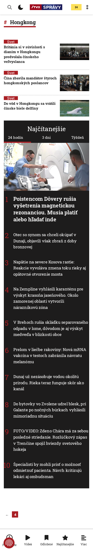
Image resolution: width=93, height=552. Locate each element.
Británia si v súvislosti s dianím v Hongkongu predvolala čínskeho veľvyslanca (24, 54)
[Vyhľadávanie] (9, 7)
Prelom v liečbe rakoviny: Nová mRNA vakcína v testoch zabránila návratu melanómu (50, 355)
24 (76, 7)
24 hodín (15, 137)
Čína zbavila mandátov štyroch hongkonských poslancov (30, 80)
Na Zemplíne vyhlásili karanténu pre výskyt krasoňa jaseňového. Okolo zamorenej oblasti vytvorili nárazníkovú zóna (48, 298)
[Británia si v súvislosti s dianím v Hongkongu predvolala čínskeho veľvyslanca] (74, 55)
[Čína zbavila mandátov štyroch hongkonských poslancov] (74, 83)
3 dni (46, 137)
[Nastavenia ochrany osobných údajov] (9, 542)
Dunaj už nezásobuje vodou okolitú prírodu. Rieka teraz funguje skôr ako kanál (48, 382)
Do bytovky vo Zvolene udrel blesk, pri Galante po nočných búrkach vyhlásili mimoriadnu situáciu (49, 410)
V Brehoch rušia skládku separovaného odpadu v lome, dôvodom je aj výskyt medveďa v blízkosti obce (50, 328)
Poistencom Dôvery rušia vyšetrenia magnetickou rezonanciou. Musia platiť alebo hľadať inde (45, 209)
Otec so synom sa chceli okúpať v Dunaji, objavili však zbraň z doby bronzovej (45, 241)
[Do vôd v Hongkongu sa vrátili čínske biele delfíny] (74, 108)
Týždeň (77, 137)
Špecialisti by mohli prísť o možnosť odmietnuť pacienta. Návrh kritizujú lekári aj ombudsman (47, 470)
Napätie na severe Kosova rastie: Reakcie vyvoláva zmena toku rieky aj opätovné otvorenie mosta (49, 268)
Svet (11, 42)
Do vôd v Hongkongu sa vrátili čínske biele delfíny (30, 106)
